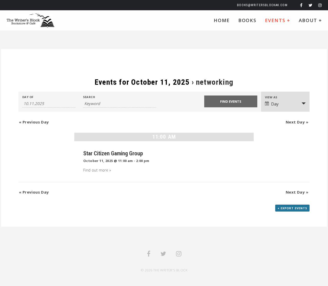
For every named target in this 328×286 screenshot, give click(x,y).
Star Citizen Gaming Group (113, 153)
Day (275, 104)
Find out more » (97, 170)
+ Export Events (292, 208)
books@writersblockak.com (262, 5)
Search (89, 97)
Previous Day (34, 122)
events (277, 20)
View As (271, 97)
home (222, 20)
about (310, 20)
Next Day (297, 122)
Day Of (27, 97)
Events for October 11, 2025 (142, 82)
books (247, 20)
